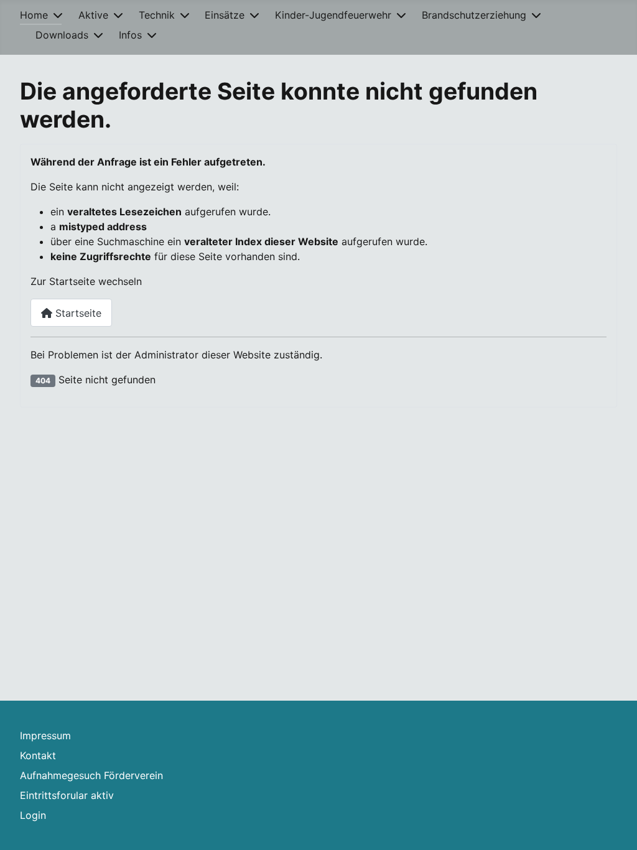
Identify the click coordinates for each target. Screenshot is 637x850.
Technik (157, 15)
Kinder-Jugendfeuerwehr (333, 15)
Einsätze (224, 15)
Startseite (76, 313)
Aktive (93, 15)
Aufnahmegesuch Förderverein (91, 775)
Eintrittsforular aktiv (67, 795)
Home (34, 15)
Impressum (45, 735)
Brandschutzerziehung (474, 15)
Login (33, 815)
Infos (130, 35)
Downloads (61, 35)
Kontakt (38, 755)
